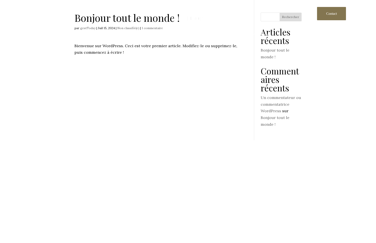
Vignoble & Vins (119, 34)
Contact (331, 13)
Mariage (233, 34)
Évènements (260, 34)
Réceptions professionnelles (195, 34)
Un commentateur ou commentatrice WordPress (281, 104)
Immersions (152, 34)
